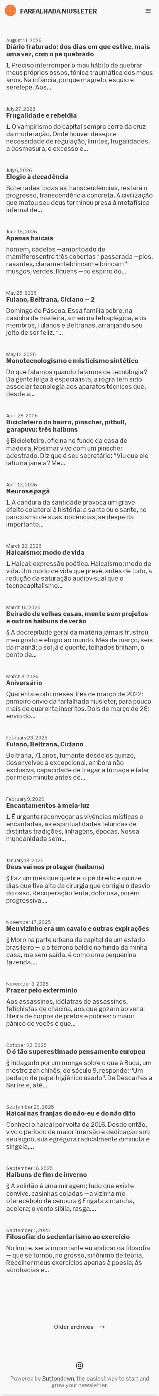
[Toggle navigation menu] (148, 11)
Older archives (75, 1326)
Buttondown (58, 1378)
